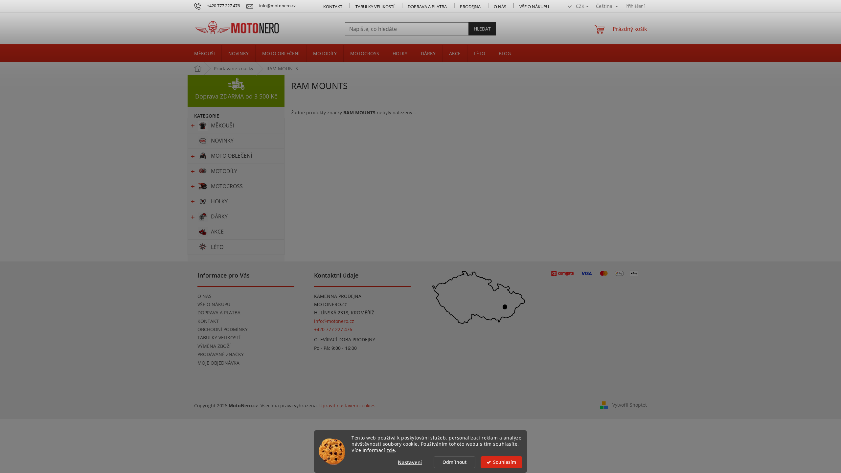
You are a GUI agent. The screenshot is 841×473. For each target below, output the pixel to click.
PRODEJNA (470, 7)
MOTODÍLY (224, 171)
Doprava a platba (427, 7)
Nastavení (410, 462)
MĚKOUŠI (222, 125)
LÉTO (217, 247)
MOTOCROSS (227, 186)
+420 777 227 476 (333, 329)
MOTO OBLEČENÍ (231, 155)
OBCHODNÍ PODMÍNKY (222, 329)
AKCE (217, 231)
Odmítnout (454, 462)
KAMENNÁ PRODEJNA (337, 296)
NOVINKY (222, 140)
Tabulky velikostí (375, 7)
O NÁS (500, 7)
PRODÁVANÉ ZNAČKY (220, 354)
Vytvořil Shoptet (629, 405)
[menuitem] (204, 53)
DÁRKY (219, 216)
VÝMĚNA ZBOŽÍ (214, 346)
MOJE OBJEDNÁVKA (218, 363)
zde (391, 450)
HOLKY (219, 201)
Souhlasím (504, 462)
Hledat (482, 29)
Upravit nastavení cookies (347, 405)
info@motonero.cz (334, 321)
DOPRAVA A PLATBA (218, 312)
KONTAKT (332, 7)
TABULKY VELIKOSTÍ (218, 337)
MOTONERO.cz (330, 304)
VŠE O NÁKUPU (534, 7)
